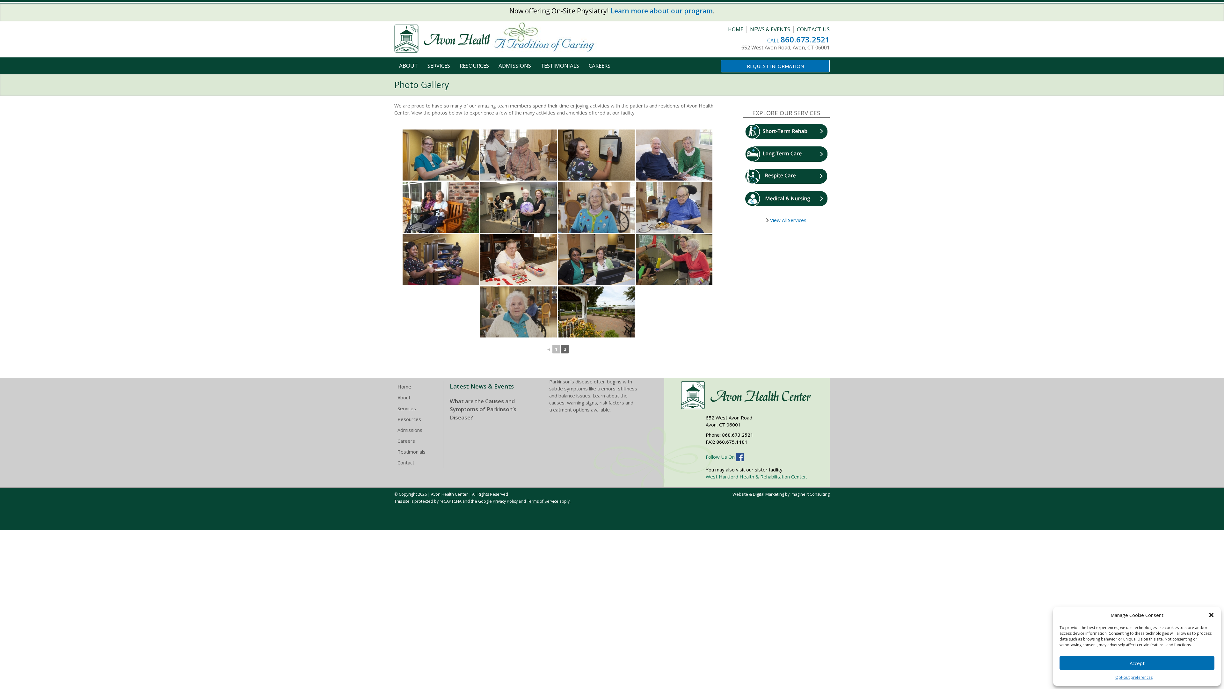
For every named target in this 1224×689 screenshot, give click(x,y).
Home (735, 29)
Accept (1137, 663)
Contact (405, 462)
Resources (474, 65)
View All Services (787, 220)
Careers (599, 65)
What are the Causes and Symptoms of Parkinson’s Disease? (483, 409)
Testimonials (560, 65)
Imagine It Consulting (810, 494)
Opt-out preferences (1134, 677)
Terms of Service (542, 501)
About (408, 65)
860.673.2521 (805, 39)
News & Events (770, 29)
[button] (1211, 615)
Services (438, 65)
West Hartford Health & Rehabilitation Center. (756, 476)
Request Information (775, 66)
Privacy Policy (505, 501)
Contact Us (813, 29)
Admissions (515, 65)
